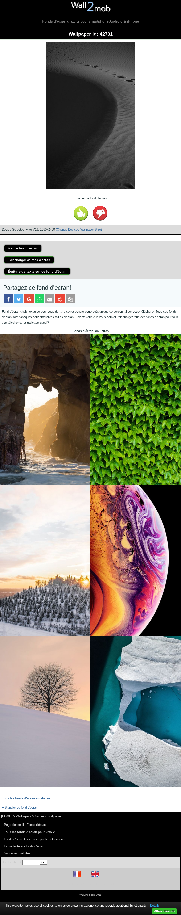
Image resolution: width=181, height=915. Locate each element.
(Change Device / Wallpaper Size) (79, 229)
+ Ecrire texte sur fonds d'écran (22, 846)
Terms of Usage (62, 884)
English (103, 877)
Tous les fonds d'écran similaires (26, 798)
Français (86, 877)
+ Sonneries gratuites (15, 853)
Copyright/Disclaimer (84, 884)
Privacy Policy (105, 884)
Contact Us (121, 884)
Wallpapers (23, 816)
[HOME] (6, 816)
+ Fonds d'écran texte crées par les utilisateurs (33, 839)
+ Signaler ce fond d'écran (19, 807)
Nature (39, 816)
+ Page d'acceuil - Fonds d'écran (23, 825)
